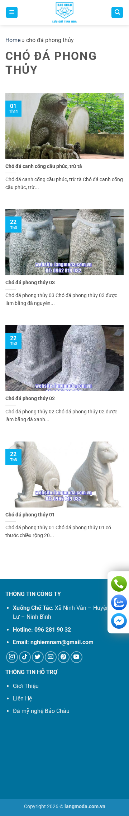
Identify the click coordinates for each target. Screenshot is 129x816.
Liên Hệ (22, 698)
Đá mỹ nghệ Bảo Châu (41, 711)
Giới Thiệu (26, 686)
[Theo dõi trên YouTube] (76, 657)
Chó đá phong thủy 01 (30, 514)
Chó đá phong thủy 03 (30, 282)
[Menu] (12, 13)
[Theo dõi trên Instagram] (12, 657)
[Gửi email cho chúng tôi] (51, 657)
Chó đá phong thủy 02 (30, 398)
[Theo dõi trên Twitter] (38, 657)
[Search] (117, 13)
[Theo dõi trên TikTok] (25, 657)
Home (12, 40)
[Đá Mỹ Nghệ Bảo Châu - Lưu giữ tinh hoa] (64, 12)
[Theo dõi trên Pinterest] (64, 657)
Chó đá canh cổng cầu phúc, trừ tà (43, 166)
